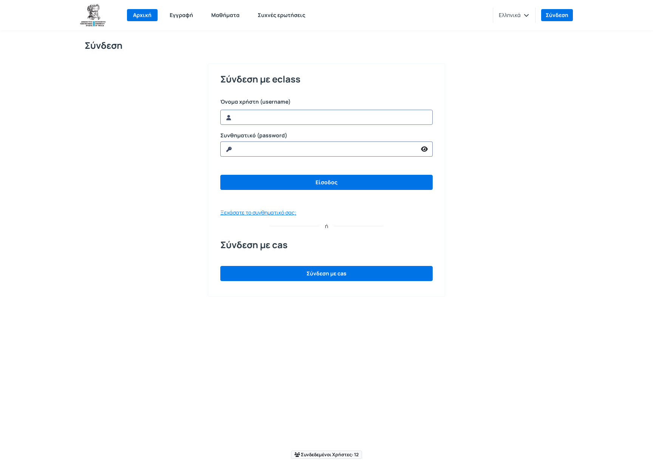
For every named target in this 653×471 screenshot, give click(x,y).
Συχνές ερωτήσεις (281, 15)
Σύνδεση (557, 15)
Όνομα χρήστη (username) (255, 102)
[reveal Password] (424, 149)
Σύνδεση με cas (326, 273)
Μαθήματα (225, 15)
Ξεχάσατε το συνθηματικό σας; (258, 212)
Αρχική (142, 15)
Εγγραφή (181, 15)
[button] (514, 15)
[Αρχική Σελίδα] (93, 15)
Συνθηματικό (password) (253, 135)
